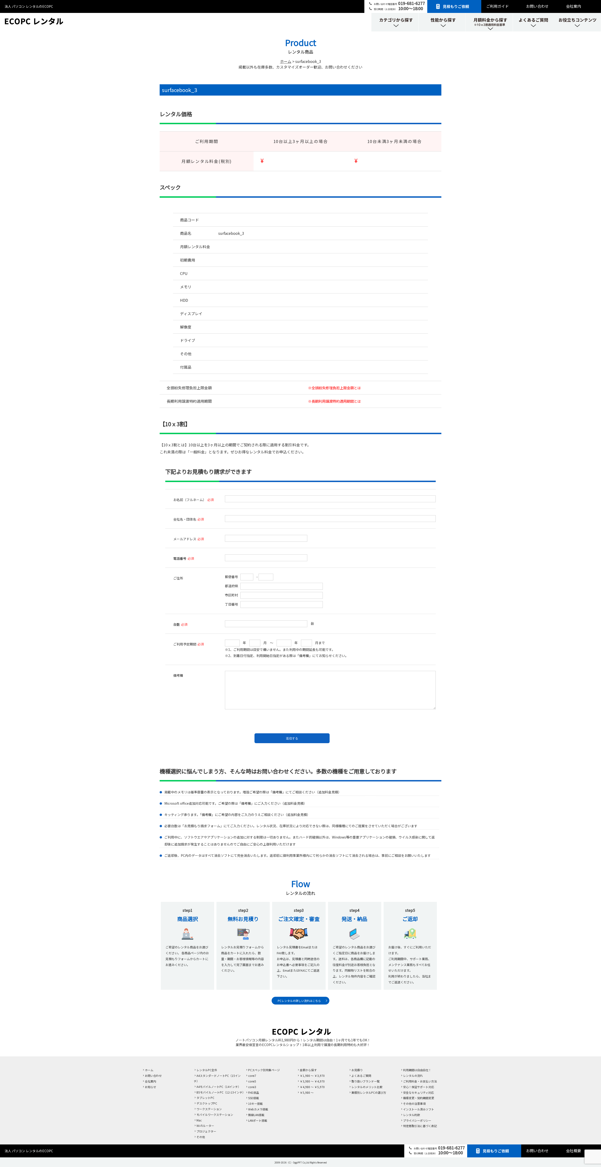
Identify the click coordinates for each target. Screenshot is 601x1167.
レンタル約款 (411, 1115)
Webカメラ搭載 (258, 1109)
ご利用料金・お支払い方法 (420, 1081)
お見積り (357, 1070)
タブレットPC (205, 1098)
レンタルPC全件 (206, 1070)
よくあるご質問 (361, 1076)
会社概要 (573, 1150)
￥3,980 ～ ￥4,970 (312, 1081)
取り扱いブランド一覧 (365, 1081)
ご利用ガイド (497, 6)
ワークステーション (209, 1109)
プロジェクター (206, 1131)
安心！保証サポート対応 (418, 1087)
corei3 (252, 1087)
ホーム (149, 1070)
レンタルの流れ (413, 1076)
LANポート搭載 (257, 1120)
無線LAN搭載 (256, 1115)
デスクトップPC (206, 1103)
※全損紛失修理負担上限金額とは (334, 387)
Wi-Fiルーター (205, 1126)
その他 (200, 1137)
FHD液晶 (253, 1092)
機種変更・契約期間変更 (418, 1098)
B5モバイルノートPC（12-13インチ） (220, 1092)
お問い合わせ (537, 6)
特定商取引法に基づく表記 (420, 1126)
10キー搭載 (255, 1103)
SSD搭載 (253, 1098)
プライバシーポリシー (417, 1120)
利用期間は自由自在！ (417, 1070)
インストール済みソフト (418, 1109)
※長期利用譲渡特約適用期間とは (334, 401)
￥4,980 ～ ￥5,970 (312, 1087)
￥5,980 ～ (307, 1092)
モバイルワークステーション (214, 1115)
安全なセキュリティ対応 (418, 1092)
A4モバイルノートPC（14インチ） (218, 1087)
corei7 (252, 1076)
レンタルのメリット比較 (366, 1087)
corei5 (252, 1081)
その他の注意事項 (414, 1103)
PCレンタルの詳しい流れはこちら (299, 1001)
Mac (199, 1120)
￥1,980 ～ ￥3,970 (312, 1076)
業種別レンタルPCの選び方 (368, 1092)
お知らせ (150, 1087)
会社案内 (573, 6)
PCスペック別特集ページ (264, 1070)
